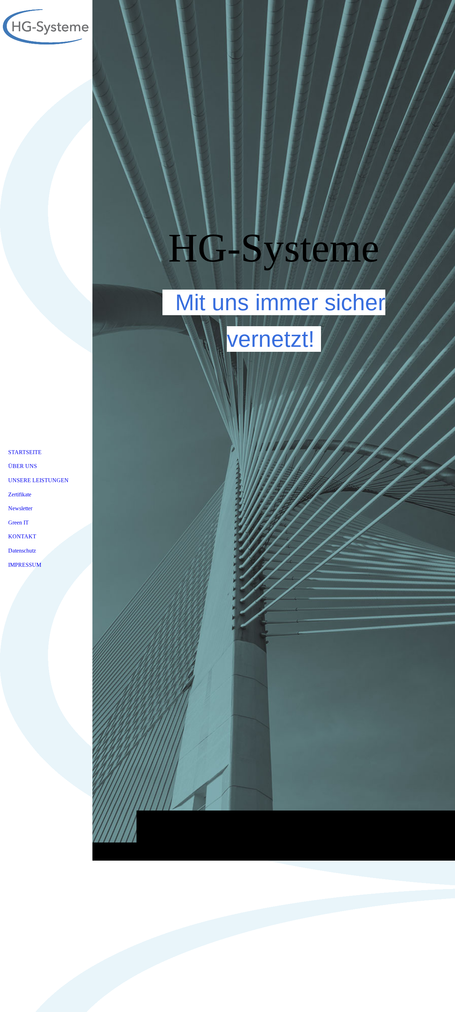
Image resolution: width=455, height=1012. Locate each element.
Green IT (18, 523)
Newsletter (20, 508)
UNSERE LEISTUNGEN (38, 480)
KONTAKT (22, 536)
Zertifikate (19, 494)
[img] (273, 430)
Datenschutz (22, 551)
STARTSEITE (25, 452)
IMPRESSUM (24, 565)
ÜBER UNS (22, 466)
